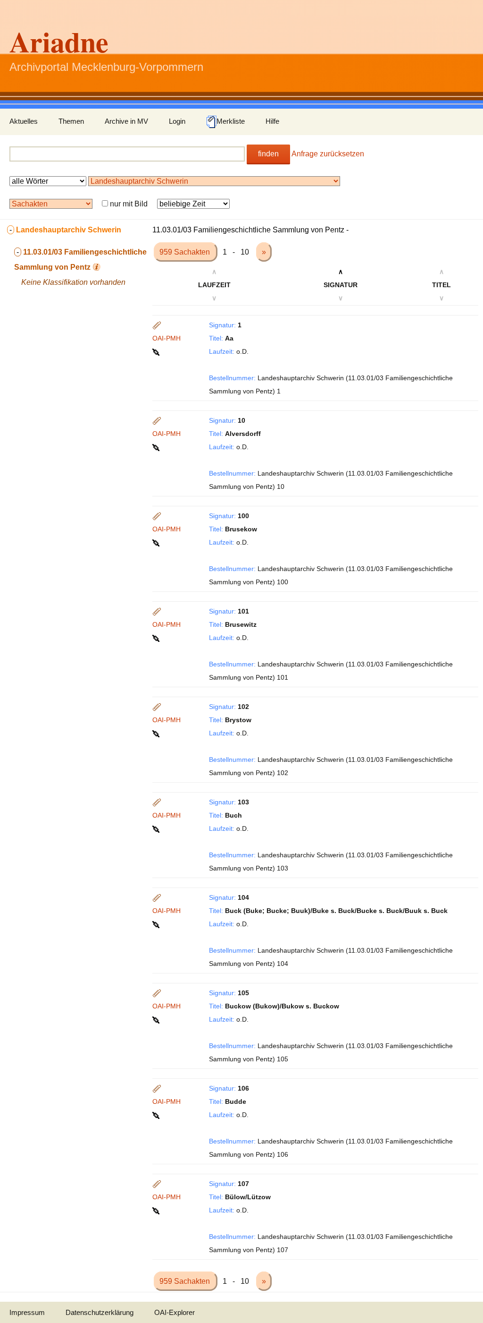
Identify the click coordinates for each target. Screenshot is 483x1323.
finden (268, 154)
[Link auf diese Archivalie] (156, 351)
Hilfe (272, 121)
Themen (71, 121)
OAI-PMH (166, 338)
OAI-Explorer (174, 1312)
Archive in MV (126, 121)
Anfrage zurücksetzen (327, 154)
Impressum (27, 1312)
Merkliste (231, 121)
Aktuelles (23, 121)
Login (177, 121)
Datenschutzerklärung (99, 1312)
